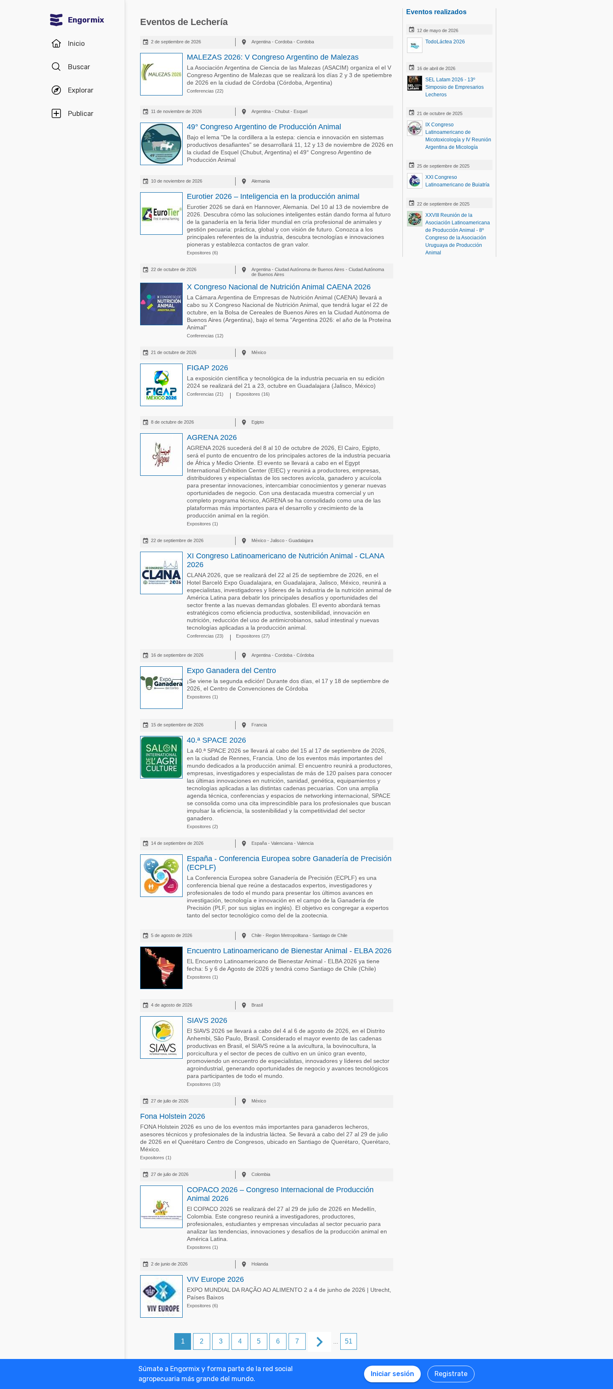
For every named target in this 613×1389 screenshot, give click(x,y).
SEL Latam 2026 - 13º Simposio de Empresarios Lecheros (454, 87)
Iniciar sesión (392, 1374)
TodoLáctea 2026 (445, 42)
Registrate (451, 1374)
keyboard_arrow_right (319, 1342)
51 (348, 1341)
